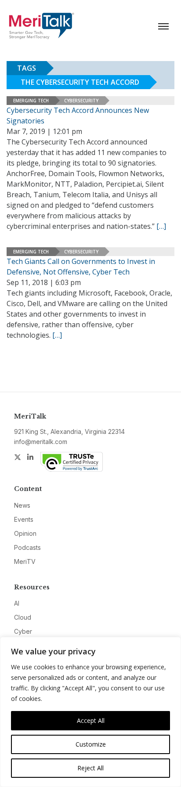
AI (16, 603)
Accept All (91, 720)
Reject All (90, 768)
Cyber (23, 631)
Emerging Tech (31, 100)
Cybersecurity (81, 100)
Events (23, 519)
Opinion (25, 533)
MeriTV (25, 561)
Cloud (22, 617)
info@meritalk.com (40, 441)
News (22, 505)
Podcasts (27, 547)
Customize (91, 744)
